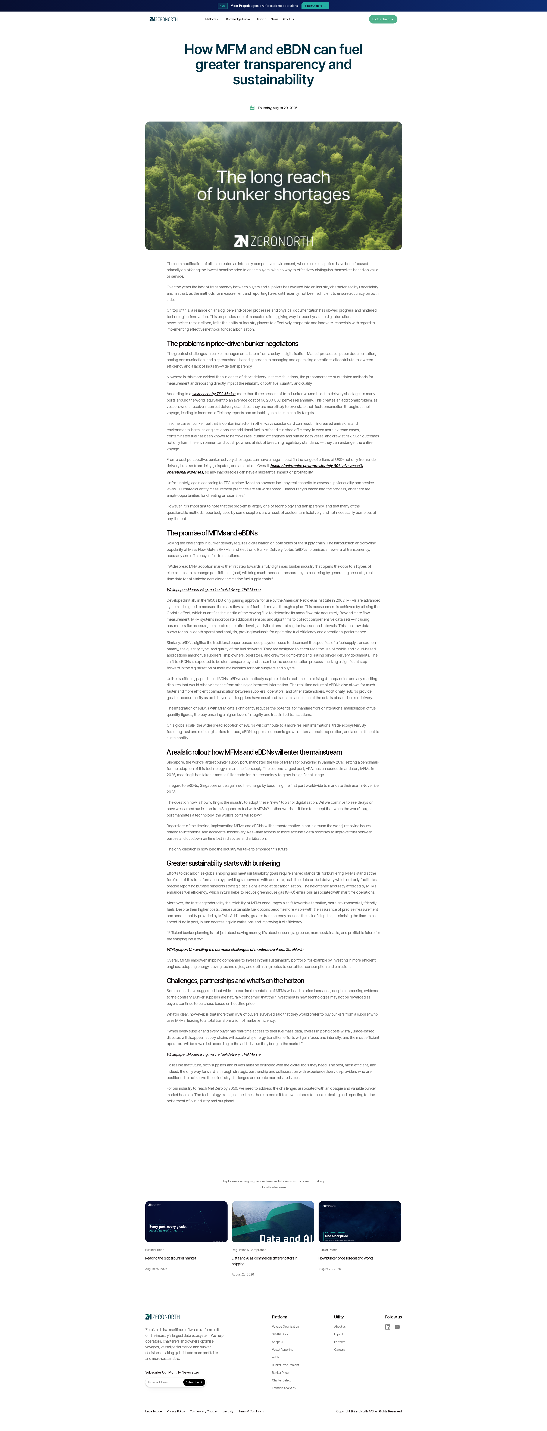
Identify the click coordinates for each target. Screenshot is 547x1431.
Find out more (315, 5)
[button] (212, 19)
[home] (164, 19)
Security (228, 1411)
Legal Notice (153, 1411)
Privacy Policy (176, 1411)
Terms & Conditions (251, 1411)
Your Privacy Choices (204, 1411)
